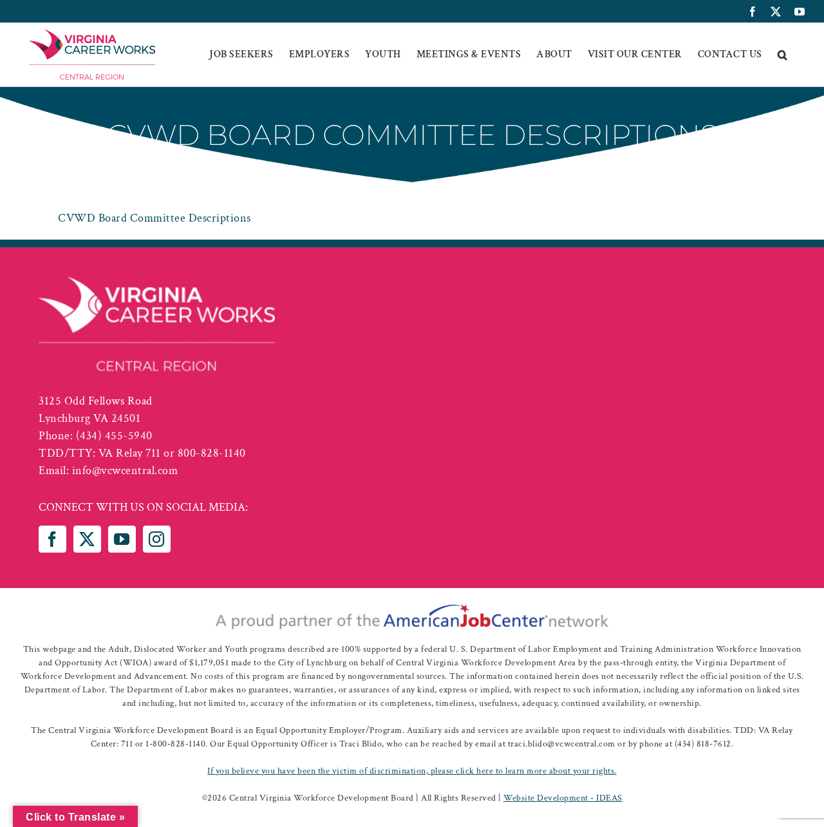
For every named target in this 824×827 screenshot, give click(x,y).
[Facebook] (52, 539)
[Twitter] (87, 539)
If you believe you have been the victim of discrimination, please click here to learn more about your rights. (412, 771)
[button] (783, 55)
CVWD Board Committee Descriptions (154, 218)
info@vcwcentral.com (125, 470)
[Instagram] (157, 539)
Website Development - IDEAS (563, 798)
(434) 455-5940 (114, 435)
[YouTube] (122, 539)
